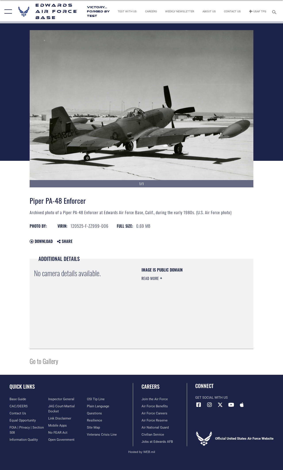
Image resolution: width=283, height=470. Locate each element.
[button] (7, 11)
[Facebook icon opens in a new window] (198, 404)
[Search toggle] (275, 11)
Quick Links (22, 386)
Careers (150, 386)
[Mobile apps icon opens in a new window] (242, 404)
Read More (151, 278)
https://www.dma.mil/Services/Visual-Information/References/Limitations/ (181, 316)
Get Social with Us (211, 398)
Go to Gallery (44, 361)
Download (43, 241)
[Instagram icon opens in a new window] (209, 404)
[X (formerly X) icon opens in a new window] (220, 404)
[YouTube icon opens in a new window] (231, 404)
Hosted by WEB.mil (141, 452)
